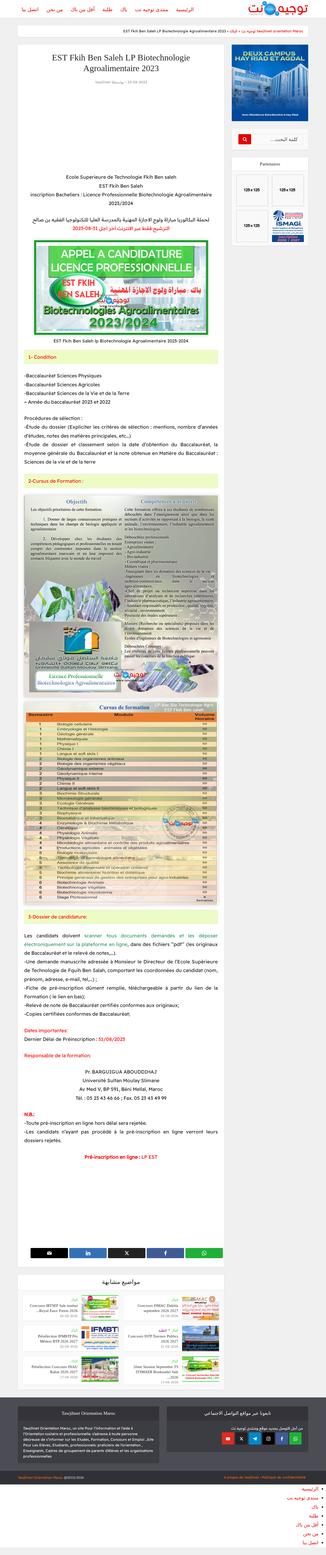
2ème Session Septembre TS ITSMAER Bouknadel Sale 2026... (155, 1372)
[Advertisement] (121, 129)
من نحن (54, 9)
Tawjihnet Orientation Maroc (40, 1477)
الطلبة (162, 1330)
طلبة (107, 9)
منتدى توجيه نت (151, 9)
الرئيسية (185, 9)
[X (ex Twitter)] (241, 1438)
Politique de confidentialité (284, 1477)
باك (123, 9)
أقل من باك (83, 9)
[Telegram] (255, 1438)
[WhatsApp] (295, 1438)
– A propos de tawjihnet (243, 1477)
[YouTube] (228, 1438)
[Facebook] (282, 1438)
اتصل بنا (30, 9)
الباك (174, 1300)
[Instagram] (268, 1438)
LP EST (149, 1157)
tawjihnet (103, 82)
